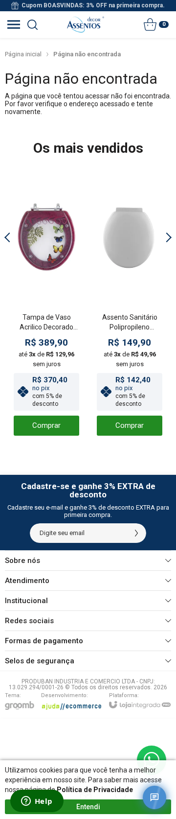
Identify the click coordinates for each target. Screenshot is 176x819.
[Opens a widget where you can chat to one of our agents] (37, 802)
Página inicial (23, 54)
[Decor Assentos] (85, 24)
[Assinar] (136, 533)
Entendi (88, 807)
